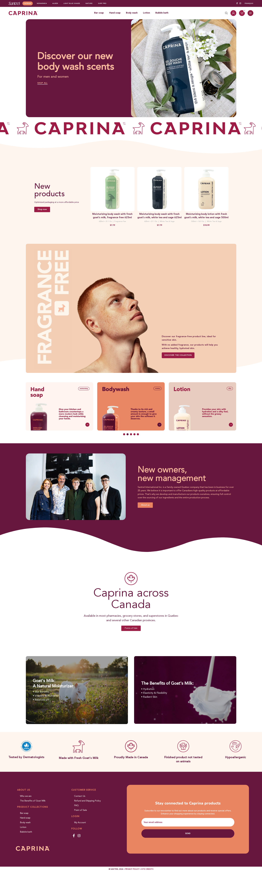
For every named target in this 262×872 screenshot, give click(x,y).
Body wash (25, 823)
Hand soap (25, 818)
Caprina (27, 3)
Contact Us (79, 796)
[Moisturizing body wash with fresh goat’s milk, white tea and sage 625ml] (159, 189)
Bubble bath (26, 832)
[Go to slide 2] (128, 434)
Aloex (55, 3)
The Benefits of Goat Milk (33, 801)
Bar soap (24, 813)
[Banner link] (131, 308)
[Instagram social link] (240, 3)
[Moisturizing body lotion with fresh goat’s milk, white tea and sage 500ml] (206, 189)
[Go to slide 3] (131, 434)
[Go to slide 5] (138, 434)
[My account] (233, 13)
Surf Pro (102, 3)
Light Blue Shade (72, 3)
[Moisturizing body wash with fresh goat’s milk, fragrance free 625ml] (112, 189)
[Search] (226, 13)
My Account (80, 823)
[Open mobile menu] (250, 13)
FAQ (76, 805)
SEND (187, 833)
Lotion (23, 827)
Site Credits (147, 869)
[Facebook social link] (237, 3)
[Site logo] (14, 3)
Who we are (25, 796)
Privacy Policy (132, 869)
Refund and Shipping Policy (87, 801)
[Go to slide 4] (134, 434)
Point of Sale (80, 810)
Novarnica (42, 3)
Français (249, 3)
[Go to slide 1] (124, 434)
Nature (89, 3)
